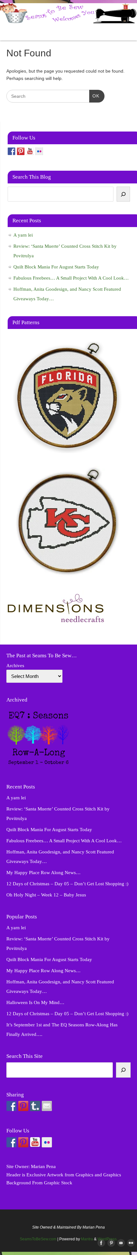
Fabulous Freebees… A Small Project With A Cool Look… (71, 278)
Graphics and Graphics (98, 1174)
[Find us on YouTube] (30, 151)
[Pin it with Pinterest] (23, 1106)
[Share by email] (47, 1106)
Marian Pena (43, 1166)
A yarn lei (23, 235)
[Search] (123, 194)
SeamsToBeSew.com (38, 1239)
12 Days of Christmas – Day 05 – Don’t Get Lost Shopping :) (67, 883)
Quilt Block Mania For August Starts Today (56, 266)
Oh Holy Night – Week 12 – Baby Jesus (46, 894)
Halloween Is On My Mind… (35, 1002)
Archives (15, 665)
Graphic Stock (58, 1182)
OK (94, 95)
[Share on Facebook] (11, 1106)
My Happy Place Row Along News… (43, 872)
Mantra (87, 1239)
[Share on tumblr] (35, 1106)
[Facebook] (100, 1243)
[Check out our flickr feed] (39, 151)
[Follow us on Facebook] (11, 151)
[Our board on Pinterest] (21, 151)
